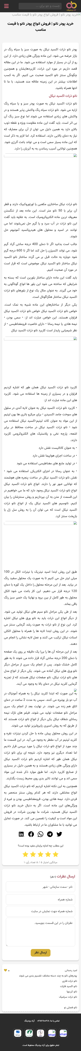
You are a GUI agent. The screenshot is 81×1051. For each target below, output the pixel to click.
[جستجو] (20, 6)
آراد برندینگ (29, 1021)
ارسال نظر (40, 952)
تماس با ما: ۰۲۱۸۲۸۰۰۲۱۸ (48, 1021)
